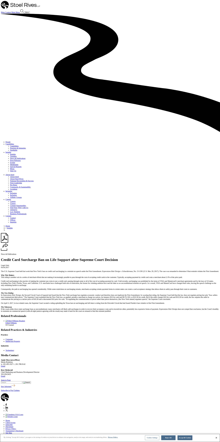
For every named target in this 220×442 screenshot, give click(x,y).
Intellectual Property (13, 341)
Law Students (15, 212)
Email (3, 366)
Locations (13, 189)
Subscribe (9, 425)
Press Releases (15, 160)
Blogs (12, 169)
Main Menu (15, 12)
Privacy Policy (11, 429)
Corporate (9, 339)
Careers (8, 199)
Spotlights (13, 150)
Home (8, 226)
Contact (8, 216)
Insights (8, 152)
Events (12, 163)
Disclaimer (9, 427)
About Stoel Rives (16, 179)
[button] (4, 250)
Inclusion (9, 191)
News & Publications (17, 158)
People (8, 142)
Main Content (6, 12)
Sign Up (13, 171)
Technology (10, 350)
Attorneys (13, 210)
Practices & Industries (18, 148)
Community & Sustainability (20, 187)
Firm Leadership (16, 183)
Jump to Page (6, 380)
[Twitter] (7, 411)
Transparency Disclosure (14, 431)
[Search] (22, 12)
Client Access (10, 423)
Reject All (168, 438)
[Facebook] (6, 405)
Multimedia (14, 165)
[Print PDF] (4, 242)
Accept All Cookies (185, 438)
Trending (13, 156)
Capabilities (10, 144)
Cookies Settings (152, 438)
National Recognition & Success (22, 181)
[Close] (216, 437)
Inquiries (13, 222)
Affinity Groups (16, 197)
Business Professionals (18, 214)
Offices (12, 220)
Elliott (11, 323)
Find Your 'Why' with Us (19, 208)
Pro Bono (13, 185)
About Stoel (10, 175)
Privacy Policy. (113, 437)
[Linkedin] (7, 408)
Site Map (9, 433)
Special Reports (15, 167)
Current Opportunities (18, 206)
